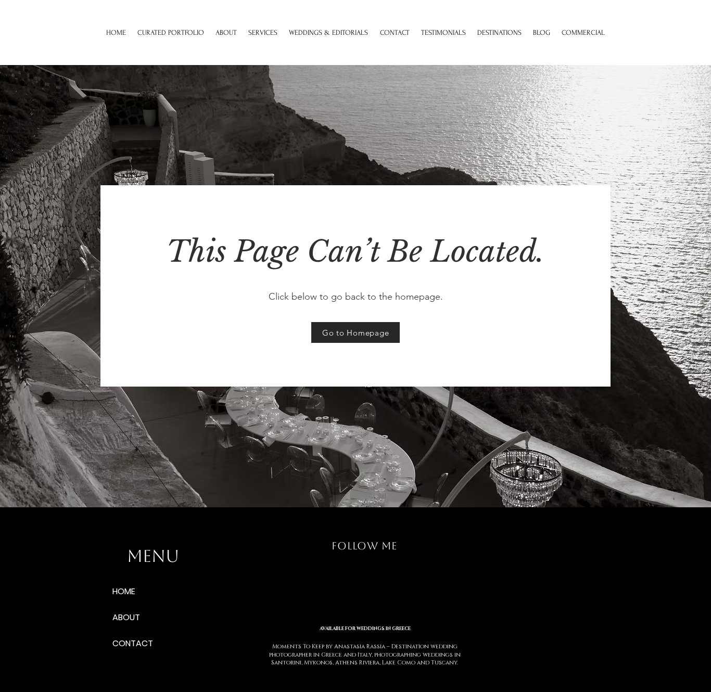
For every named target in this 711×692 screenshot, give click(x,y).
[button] (263, 32)
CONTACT (132, 643)
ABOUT (126, 617)
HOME (123, 591)
